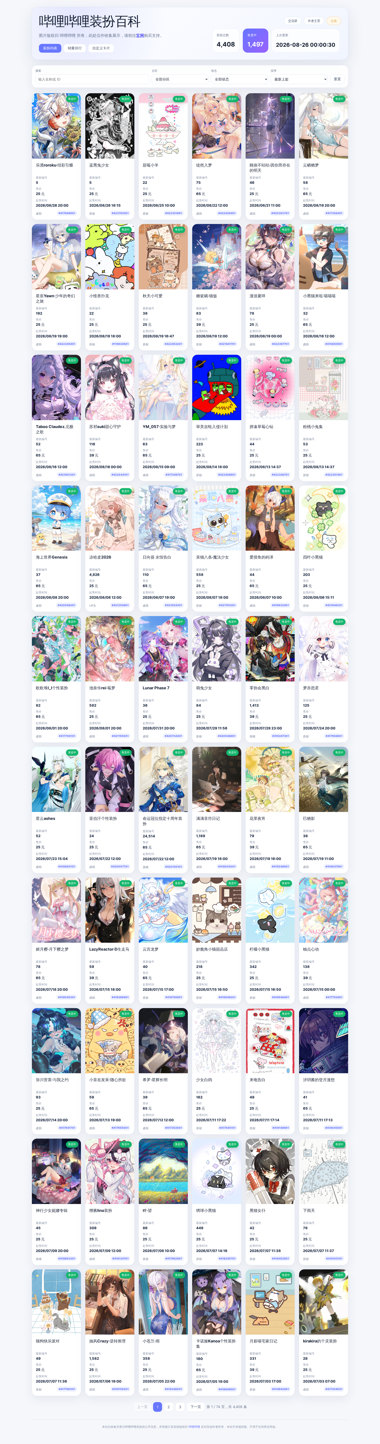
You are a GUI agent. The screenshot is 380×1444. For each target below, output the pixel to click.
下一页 (195, 1407)
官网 (140, 35)
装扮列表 (50, 48)
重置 (337, 79)
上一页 (142, 1407)
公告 (334, 21)
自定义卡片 (101, 48)
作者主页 (314, 21)
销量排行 (75, 48)
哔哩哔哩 (194, 1426)
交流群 (292, 21)
